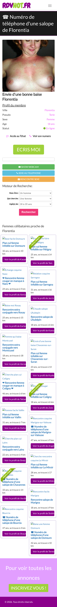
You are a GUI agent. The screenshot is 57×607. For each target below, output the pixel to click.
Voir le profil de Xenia (15, 294)
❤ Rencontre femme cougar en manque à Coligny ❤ (13, 385)
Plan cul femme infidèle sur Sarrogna (42, 283)
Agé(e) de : (14, 204)
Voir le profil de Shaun (15, 533)
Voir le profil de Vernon (15, 364)
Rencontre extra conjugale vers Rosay (13, 311)
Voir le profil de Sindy (14, 460)
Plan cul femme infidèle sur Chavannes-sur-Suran (39, 357)
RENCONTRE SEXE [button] (29, 179)
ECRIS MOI (28, 149)
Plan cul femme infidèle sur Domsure (13, 244)
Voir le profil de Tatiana (15, 399)
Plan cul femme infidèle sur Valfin (11, 416)
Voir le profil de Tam (42, 263)
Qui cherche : (13, 198)
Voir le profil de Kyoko (43, 375)
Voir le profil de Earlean (15, 326)
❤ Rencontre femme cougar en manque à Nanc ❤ (13, 280)
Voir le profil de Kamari (43, 330)
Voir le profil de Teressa (43, 551)
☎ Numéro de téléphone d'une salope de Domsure (41, 535)
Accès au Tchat (18, 135)
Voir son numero (42, 135)
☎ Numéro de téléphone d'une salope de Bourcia (12, 520)
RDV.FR (16, 5)
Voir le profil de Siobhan (43, 513)
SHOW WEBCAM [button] (30, 167)
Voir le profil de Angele (43, 445)
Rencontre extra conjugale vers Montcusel (11, 347)
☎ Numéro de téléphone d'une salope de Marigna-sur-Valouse (41, 430)
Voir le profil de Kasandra (15, 259)
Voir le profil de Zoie (43, 407)
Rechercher (29, 212)
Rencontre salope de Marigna (42, 501)
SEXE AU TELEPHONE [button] (29, 173)
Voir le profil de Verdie (15, 498)
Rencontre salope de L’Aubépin (42, 318)
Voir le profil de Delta (14, 428)
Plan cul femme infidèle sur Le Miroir (42, 466)
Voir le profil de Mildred (43, 481)
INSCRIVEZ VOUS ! (28, 587)
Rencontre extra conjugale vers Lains (13, 448)
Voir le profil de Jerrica (43, 298)
